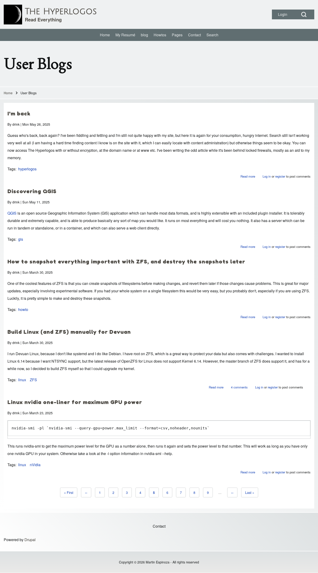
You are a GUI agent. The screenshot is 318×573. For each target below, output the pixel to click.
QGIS (12, 213)
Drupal (30, 539)
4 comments (239, 387)
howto (23, 309)
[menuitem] (105, 35)
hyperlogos (27, 169)
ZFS (33, 379)
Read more (247, 176)
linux (22, 379)
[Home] (13, 14)
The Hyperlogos (61, 11)
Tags (11, 169)
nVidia (35, 464)
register (280, 176)
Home (8, 93)
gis (20, 239)
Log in (267, 176)
